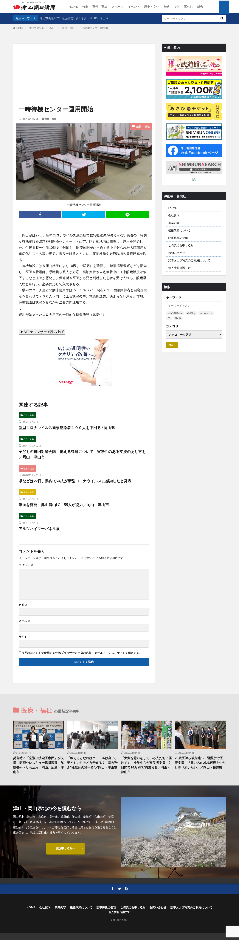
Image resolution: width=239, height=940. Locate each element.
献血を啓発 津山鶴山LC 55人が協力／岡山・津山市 (66, 504)
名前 (23, 604)
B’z (96, 18)
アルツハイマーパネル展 (39, 528)
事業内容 (173, 222)
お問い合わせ (176, 252)
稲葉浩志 (68, 18)
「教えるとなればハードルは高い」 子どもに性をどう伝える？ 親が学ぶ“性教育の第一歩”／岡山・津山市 (92, 762)
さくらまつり (83, 18)
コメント (26, 565)
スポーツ (118, 6)
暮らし (188, 6)
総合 (200, 6)
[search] (222, 18)
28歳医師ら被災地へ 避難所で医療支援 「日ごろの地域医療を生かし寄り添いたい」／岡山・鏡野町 (200, 762)
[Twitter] (83, 214)
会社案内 (173, 215)
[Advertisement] (84, 62)
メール (24, 620)
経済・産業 (29, 492)
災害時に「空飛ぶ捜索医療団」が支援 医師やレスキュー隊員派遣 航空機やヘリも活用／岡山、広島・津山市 (38, 765)
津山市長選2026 (50, 18)
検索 (171, 344)
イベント (134, 6)
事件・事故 (99, 6)
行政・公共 (29, 415)
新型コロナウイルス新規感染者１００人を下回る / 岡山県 (67, 427)
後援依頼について (179, 230)
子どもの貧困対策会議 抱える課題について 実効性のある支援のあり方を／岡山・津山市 (82, 454)
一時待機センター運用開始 (94, 27)
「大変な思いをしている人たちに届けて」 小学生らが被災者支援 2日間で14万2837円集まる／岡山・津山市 (146, 765)
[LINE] (127, 214)
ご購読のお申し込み (180, 245)
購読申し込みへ (65, 848)
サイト (23, 636)
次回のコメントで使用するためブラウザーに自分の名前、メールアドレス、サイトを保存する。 (82, 652)
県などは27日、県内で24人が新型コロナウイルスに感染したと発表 (75, 481)
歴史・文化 (151, 6)
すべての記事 (36, 27)
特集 (85, 6)
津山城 (104, 18)
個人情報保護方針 (179, 267)
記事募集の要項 (178, 237)
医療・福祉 (68, 27)
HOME (73, 6)
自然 (166, 6)
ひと (177, 6)
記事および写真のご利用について (189, 260)
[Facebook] (40, 214)
